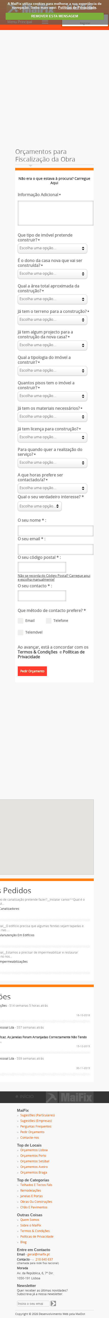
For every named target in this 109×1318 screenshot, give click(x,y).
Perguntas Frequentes (35, 1126)
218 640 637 (44, 1259)
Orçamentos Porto (33, 1156)
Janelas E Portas (31, 1196)
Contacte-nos (29, 1137)
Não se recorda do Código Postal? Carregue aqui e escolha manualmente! (54, 577)
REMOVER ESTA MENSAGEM (54, 16)
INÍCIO (26, 1096)
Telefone (60, 621)
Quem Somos (29, 1220)
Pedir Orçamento (32, 1132)
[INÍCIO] (70, 1101)
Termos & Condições (38, 652)
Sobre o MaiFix (30, 1225)
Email (30, 621)
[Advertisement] (54, 87)
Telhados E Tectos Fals (36, 1185)
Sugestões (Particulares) (37, 1115)
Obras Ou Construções (36, 1202)
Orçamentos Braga (33, 1172)
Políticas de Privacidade (77, 7)
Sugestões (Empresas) (36, 1121)
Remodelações (30, 1190)
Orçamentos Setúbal (34, 1161)
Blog (23, 1242)
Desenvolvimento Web (53, 1314)
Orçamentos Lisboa (34, 1150)
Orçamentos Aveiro (34, 1167)
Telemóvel (34, 632)
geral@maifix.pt (38, 1254)
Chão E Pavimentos (33, 1207)
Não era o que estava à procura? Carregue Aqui (54, 181)
